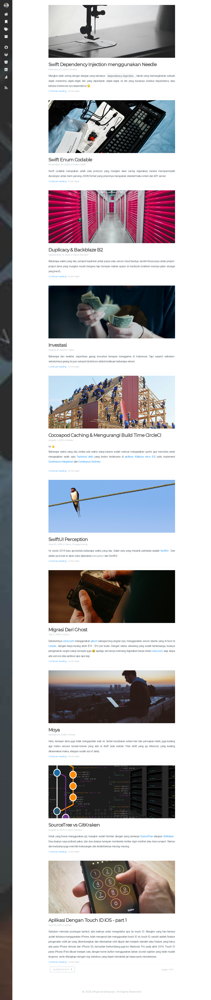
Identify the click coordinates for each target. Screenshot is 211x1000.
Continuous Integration (60, 461)
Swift (83, 164)
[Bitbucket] (6, 62)
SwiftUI (164, 550)
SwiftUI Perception (68, 539)
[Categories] (6, 21)
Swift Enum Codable (70, 159)
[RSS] (6, 87)
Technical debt (85, 456)
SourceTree (146, 836)
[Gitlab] (6, 54)
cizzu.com (68, 641)
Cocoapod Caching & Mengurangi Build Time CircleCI (104, 435)
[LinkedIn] (6, 69)
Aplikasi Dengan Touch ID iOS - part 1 (87, 920)
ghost (94, 641)
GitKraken (168, 836)
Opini (76, 254)
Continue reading (57, 91)
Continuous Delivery (89, 461)
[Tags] (6, 29)
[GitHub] (6, 47)
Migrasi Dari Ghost (68, 629)
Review (84, 254)
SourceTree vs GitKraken (74, 825)
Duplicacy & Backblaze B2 (75, 250)
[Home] (6, 14)
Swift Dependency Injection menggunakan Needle (102, 64)
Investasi (57, 345)
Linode (52, 646)
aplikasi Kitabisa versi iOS (140, 456)
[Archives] (6, 36)
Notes (73, 69)
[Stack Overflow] (6, 77)
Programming (79, 544)
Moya (54, 730)
